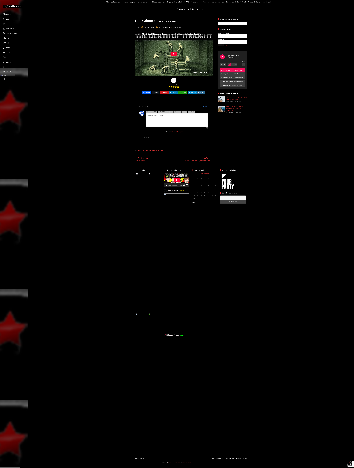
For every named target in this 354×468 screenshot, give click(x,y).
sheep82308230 (153, 150)
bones (143, 150)
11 (197, 189)
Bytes (166, 27)
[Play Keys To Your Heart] (222, 56)
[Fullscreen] (187, 185)
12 (201, 189)
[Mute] (184, 185)
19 (201, 192)
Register (231, 45)
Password (221, 39)
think (158, 150)
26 (201, 195)
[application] (176, 180)
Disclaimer (238, 458)
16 (215, 189)
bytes (147, 150)
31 (194, 198)
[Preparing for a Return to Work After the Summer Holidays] (221, 99)
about (139, 150)
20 (204, 192)
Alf (138, 27)
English (4, 75)
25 (197, 195)
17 (194, 192)
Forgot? (226, 45)
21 (208, 192)
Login (206, 106)
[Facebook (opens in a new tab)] (4, 79)
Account (245, 458)
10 (194, 189)
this (162, 150)
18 (197, 192)
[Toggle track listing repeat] (235, 64)
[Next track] (224, 64)
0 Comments (177, 27)
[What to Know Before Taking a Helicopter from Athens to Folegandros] (221, 109)
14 (208, 189)
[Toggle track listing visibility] (243, 64)
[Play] (166, 185)
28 (208, 195)
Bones (160, 27)
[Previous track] (221, 64)
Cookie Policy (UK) (229, 458)
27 (204, 195)
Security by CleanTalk (174, 462)
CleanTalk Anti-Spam (177, 132)
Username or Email (223, 33)
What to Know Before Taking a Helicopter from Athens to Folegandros (234, 108)
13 (204, 189)
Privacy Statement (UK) (217, 458)
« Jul (193, 203)
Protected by (173, 132)
